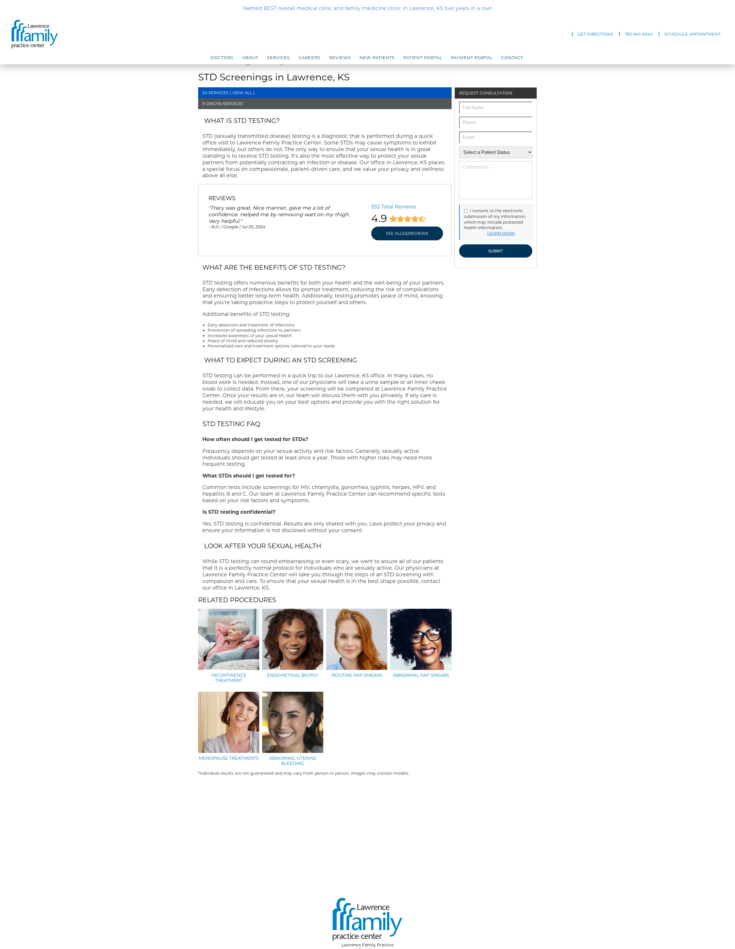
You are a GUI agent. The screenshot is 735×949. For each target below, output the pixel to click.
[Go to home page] (118, 34)
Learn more (501, 233)
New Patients (377, 57)
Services (278, 57)
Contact (512, 57)
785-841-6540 (639, 34)
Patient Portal (422, 57)
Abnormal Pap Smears (421, 675)
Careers (309, 57)
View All (242, 92)
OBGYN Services (224, 103)
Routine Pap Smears (357, 675)
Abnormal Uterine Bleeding (292, 760)
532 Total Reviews (393, 207)
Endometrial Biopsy (292, 675)
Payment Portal (472, 57)
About (250, 57)
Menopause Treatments (229, 758)
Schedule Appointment (692, 34)
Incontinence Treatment (228, 677)
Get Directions (595, 34)
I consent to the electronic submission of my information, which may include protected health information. (495, 219)
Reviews (340, 57)
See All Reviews (407, 233)
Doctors (221, 57)
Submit (495, 251)
